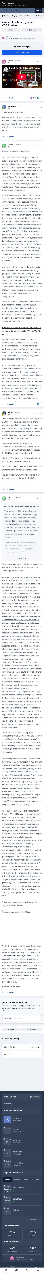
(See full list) (35, 1047)
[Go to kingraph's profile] (7, 1141)
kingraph (17, 1140)
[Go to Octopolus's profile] (7, 1211)
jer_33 (10, 412)
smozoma (12, 106)
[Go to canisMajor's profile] (12, 1258)
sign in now (16, 1008)
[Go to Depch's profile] (4, 146)
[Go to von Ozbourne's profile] (7, 1189)
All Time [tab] (35, 1179)
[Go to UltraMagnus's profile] (7, 1200)
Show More (34, 1220)
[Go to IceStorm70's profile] (7, 1164)
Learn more (4, 4)
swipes (8, 36)
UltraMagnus (19, 1198)
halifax (16, 1129)
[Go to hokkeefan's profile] (7, 1153)
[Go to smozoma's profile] (4, 107)
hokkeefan (17, 1151)
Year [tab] (26, 1179)
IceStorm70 (18, 1162)
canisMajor (20, 1257)
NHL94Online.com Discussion (23, 39)
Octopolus (8, 1054)
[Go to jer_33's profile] (4, 413)
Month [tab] (17, 1179)
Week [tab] (7, 1179)
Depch (10, 145)
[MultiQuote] (3, 98)
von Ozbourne (19, 1187)
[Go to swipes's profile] (3, 38)
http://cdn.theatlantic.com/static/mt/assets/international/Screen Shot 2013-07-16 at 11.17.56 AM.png (21, 330)
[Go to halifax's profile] (7, 1130)
